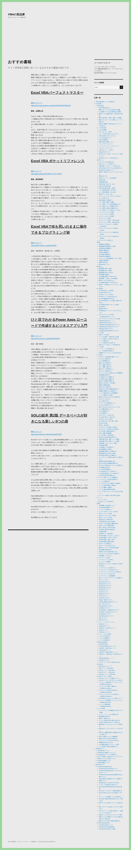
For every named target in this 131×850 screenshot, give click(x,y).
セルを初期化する (104, 411)
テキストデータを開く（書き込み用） (109, 222)
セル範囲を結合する (104, 467)
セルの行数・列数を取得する (107, 431)
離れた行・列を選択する (106, 369)
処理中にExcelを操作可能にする (108, 551)
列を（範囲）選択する (105, 365)
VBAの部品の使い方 (104, 107)
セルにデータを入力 (104, 399)
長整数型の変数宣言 (104, 244)
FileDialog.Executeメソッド (106, 320)
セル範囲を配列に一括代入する (107, 276)
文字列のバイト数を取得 (106, 533)
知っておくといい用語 (105, 132)
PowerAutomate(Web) (103, 823)
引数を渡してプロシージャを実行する (109, 166)
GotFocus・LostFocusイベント (108, 628)
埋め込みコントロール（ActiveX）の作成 (110, 563)
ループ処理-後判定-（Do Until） (108, 192)
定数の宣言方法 (103, 262)
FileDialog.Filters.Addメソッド (107, 322)
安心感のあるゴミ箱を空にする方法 (109, 782)
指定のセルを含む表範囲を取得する (109, 389)
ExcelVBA (99, 103)
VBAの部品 (100, 105)
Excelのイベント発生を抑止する (108, 296)
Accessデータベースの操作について (109, 678)
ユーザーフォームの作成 (106, 559)
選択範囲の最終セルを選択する (107, 451)
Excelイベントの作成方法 (106, 501)
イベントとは (102, 499)
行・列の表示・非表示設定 (106, 435)
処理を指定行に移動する (106, 200)
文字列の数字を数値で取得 (106, 541)
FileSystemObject (102, 642)
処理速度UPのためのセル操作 (107, 453)
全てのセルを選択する (105, 371)
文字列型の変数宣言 (104, 254)
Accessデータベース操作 (104, 676)
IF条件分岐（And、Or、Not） (107, 184)
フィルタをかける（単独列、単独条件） (110, 483)
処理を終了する (103, 176)
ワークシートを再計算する (106, 349)
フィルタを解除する (104, 481)
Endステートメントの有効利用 (107, 178)
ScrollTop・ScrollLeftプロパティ (108, 612)
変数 (98, 242)
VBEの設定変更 (103, 140)
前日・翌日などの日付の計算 (107, 527)
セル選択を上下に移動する (106, 377)
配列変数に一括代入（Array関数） (108, 278)
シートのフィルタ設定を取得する (108, 479)
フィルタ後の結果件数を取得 (107, 489)
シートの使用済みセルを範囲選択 (108, 393)
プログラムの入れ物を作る (106, 162)
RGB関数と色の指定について (107, 505)
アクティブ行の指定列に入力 (107, 403)
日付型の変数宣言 (104, 252)
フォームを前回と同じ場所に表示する (109, 720)
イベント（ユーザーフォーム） (106, 622)
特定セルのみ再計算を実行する (107, 437)
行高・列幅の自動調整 (105, 433)
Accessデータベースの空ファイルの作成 (110, 680)
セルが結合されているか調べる (107, 471)
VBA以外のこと (100, 748)
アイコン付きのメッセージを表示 (108, 511)
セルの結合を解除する (105, 469)
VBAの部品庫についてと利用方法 (105, 101)
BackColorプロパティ (105, 582)
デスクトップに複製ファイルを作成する (110, 796)
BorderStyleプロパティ (105, 588)
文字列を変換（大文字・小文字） (108, 537)
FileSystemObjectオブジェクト (107, 646)
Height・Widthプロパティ (106, 600)
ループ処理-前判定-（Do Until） (108, 190)
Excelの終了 (102, 306)
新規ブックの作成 (104, 334)
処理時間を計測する (104, 716)
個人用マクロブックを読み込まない (109, 158)
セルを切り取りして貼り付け (107, 417)
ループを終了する (104, 198)
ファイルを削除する (104, 640)
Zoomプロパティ (103, 620)
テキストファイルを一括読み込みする (109, 662)
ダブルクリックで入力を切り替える (109, 740)
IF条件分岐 (102, 180)
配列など (99, 266)
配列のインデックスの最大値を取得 (109, 547)
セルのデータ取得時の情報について (109, 357)
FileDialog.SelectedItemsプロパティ (109, 326)
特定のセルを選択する (105, 387)
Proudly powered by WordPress (46, 841)
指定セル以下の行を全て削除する (108, 738)
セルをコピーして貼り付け (106, 415)
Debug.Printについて (104, 152)
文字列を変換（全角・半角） (107, 539)
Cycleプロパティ (103, 592)
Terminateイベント (104, 632)
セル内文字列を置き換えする (107, 475)
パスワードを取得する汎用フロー (108, 784)
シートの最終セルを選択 (106, 395)
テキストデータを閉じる (106, 240)
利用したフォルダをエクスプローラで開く (111, 815)
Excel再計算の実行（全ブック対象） (109, 304)
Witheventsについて (104, 264)
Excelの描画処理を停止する (107, 298)
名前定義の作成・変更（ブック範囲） (109, 439)
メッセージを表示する (105, 509)
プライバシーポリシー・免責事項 (26, 841)
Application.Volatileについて (107, 170)
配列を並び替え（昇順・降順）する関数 (110, 118)
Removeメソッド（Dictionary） (108, 674)
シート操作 (100, 347)
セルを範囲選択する (104, 361)
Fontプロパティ (103, 596)
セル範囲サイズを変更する (106, 447)
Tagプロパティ (103, 618)
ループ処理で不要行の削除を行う (108, 746)
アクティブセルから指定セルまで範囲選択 (111, 373)
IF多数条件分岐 (103, 182)
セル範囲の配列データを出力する (108, 282)
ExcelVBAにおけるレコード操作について (110, 698)
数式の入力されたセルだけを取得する (109, 397)
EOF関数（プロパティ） (106, 555)
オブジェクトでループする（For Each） (110, 196)
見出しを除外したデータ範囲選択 (108, 736)
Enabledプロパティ (104, 594)
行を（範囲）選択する (105, 367)
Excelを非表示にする (105, 292)
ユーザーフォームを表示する (107, 567)
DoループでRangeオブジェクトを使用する (111, 465)
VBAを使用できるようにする (107, 136)
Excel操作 (100, 288)
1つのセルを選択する (105, 359)
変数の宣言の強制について (106, 142)
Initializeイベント (104, 630)
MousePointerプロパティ (106, 606)
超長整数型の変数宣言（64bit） (108, 246)
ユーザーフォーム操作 (103, 557)
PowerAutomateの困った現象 (107, 829)
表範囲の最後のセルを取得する (107, 391)
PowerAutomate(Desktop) (104, 766)
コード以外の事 (101, 128)
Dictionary (100, 664)
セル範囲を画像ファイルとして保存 (109, 744)
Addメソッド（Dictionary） (106, 668)
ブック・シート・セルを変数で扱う (109, 714)
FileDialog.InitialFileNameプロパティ (109, 330)
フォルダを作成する (104, 636)
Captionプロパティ (104, 590)
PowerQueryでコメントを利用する (107, 754)
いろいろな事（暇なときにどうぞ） (109, 134)
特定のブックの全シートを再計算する (109, 345)
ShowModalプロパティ (105, 614)
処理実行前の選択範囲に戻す (107, 461)
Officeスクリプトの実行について (106, 758)
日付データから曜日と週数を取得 (108, 523)
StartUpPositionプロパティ (106, 616)
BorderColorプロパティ (105, 586)
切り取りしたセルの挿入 (106, 419)
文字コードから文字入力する (107, 545)
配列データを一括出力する (106, 280)
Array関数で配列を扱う (105, 549)
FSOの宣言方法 (103, 644)
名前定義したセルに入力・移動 (107, 443)
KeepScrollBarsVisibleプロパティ (108, 602)
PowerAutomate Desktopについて (108, 768)
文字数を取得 (102, 531)
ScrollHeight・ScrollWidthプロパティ (109, 610)
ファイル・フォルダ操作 (104, 634)
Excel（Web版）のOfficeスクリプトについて (110, 756)
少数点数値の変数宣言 (105, 248)
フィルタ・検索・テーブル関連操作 (107, 477)
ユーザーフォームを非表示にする (108, 569)
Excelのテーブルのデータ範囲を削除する (110, 790)
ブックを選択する (104, 340)
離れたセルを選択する (105, 363)
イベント (99, 497)
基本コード (100, 160)
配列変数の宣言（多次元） (106, 272)
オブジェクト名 (103, 580)
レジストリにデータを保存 (106, 212)
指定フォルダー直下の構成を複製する (109, 821)
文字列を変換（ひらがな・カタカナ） (109, 535)
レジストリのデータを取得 (106, 214)
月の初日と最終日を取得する (107, 529)
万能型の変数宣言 (104, 260)
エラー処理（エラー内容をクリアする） (110, 210)
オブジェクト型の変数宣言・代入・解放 (110, 258)
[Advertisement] (65, 43)
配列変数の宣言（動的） (106, 270)
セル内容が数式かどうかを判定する (109, 473)
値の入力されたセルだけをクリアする (109, 407)
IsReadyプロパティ (104, 660)
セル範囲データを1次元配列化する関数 (110, 111)
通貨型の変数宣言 (104, 250)
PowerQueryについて (103, 750)
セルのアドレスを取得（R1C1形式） (109, 429)
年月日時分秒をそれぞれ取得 (107, 521)
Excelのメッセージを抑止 (106, 294)
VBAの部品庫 (16, 14)
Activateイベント (104, 624)
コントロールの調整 (104, 561)
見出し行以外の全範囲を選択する (108, 463)
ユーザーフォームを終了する (107, 574)
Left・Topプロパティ (105, 604)
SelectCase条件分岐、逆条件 (107, 188)
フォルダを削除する (104, 638)
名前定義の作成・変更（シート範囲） (109, 441)
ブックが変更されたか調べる (107, 343)
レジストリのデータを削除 (106, 216)
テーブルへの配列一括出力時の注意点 (109, 495)
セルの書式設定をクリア (106, 409)
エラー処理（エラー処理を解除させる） (110, 204)
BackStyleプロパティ (105, 584)
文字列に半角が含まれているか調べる (109, 722)
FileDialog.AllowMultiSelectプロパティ (109, 324)
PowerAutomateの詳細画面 (106, 827)
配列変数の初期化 (104, 274)
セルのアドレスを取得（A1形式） (108, 427)
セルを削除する (103, 413)
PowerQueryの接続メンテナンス (106, 752)
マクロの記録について (105, 138)
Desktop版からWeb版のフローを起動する (110, 778)
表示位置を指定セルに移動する (107, 455)
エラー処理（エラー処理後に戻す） (109, 206)
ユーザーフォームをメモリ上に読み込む (110, 572)
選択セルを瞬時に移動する (106, 381)
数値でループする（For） (106, 194)
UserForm (101, 565)
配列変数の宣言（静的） (106, 268)
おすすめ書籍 (102, 130)
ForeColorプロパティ (105, 598)
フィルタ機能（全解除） (106, 487)
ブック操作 (100, 332)
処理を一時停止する (104, 718)
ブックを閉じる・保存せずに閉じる (109, 338)
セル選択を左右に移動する (106, 379)
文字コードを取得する (105, 543)
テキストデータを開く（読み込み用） (109, 220)
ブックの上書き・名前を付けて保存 (109, 336)
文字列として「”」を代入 (106, 150)
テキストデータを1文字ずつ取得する (109, 553)
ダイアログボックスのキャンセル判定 (109, 318)
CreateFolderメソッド (105, 650)
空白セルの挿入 (103, 423)
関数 (98, 503)
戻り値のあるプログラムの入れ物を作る (110, 168)
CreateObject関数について (106, 507)
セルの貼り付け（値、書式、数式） (109, 421)
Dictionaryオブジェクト (105, 666)
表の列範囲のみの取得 (105, 449)
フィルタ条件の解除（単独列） (107, 485)
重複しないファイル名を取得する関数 (109, 109)
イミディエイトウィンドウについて (109, 146)
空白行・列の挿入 (104, 425)
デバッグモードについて (106, 144)
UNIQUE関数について (103, 762)
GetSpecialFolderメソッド (106, 658)
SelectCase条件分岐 (104, 186)
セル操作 (99, 355)
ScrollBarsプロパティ (105, 608)
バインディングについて (106, 148)
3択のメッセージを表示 (105, 517)
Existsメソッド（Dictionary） (107, 670)
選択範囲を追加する (104, 375)
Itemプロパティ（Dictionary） (107, 672)
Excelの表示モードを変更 (106, 290)
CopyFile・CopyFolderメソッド (107, 648)
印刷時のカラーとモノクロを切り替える (110, 353)
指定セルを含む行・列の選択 (107, 383)
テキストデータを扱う (105, 218)
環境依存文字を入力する (106, 742)
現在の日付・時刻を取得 (106, 519)
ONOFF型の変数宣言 (105, 256)
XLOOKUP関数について (104, 760)
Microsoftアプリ (100, 764)
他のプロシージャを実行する (107, 164)
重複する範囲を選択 (104, 385)
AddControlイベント (104, 626)
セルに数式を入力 (104, 401)
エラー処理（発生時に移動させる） (109, 208)
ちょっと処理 (101, 708)
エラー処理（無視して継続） (107, 202)
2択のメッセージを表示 (105, 513)
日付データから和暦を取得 (106, 525)
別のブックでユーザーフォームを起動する (111, 578)
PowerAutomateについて (106, 825)
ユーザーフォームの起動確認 (107, 576)
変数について (102, 780)
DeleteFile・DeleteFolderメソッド (108, 652)
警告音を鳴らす (103, 308)
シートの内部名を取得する (106, 351)
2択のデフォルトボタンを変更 (107, 515)
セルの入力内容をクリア (106, 405)
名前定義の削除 (103, 445)
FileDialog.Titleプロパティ (106, 328)
